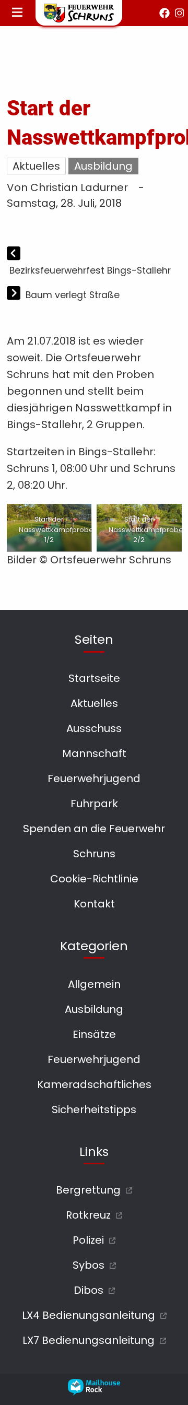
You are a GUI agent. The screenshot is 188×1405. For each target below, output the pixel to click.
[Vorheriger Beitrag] (13, 254)
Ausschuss (94, 728)
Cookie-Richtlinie (94, 878)
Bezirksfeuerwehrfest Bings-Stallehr (90, 270)
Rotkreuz (88, 1215)
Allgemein (94, 984)
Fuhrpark (94, 803)
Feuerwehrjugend (94, 778)
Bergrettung (88, 1190)
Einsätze (94, 1034)
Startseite (94, 678)
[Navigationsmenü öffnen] (17, 13)
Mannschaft (94, 753)
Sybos (88, 1265)
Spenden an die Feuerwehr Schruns (94, 841)
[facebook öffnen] (164, 13)
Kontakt (94, 903)
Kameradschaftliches (94, 1084)
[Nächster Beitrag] (15, 294)
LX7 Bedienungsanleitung (88, 1340)
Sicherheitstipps (94, 1109)
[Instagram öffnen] (179, 13)
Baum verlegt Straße (73, 295)
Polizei (88, 1240)
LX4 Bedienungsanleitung (88, 1315)
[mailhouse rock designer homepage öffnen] (94, 1392)
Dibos (88, 1290)
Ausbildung (103, 166)
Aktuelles (36, 166)
